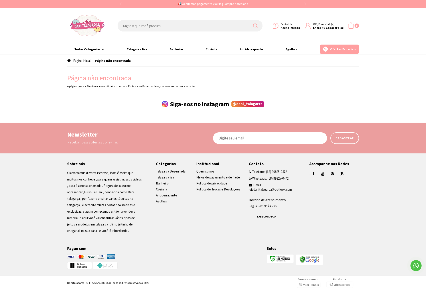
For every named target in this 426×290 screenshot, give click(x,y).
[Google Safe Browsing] (309, 259)
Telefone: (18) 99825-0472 (269, 172)
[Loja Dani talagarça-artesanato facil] (87, 26)
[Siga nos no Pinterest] (332, 174)
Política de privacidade (211, 183)
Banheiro (162, 183)
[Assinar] (344, 138)
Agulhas (161, 201)
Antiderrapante (166, 195)
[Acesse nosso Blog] (342, 174)
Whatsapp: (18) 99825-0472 (270, 178)
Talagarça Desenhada (170, 171)
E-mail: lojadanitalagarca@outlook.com (270, 187)
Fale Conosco (266, 216)
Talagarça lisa (165, 177)
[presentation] (121, 4)
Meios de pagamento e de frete (218, 177)
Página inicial (82, 61)
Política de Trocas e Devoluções (218, 189)
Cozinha (161, 189)
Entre (317, 27)
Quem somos (205, 171)
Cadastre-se (335, 27)
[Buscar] (256, 25)
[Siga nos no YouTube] (323, 174)
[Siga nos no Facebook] (313, 174)
